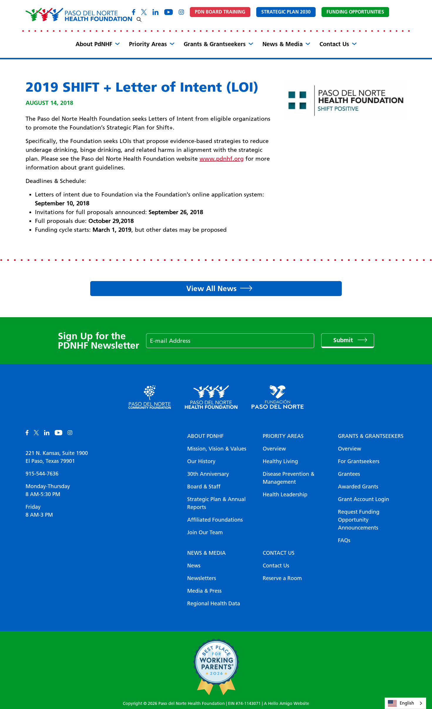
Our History (201, 461)
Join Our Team (205, 532)
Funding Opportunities (355, 12)
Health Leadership (285, 494)
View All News (211, 288)
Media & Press (204, 591)
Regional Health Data (213, 603)
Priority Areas (148, 44)
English (407, 703)
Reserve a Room (282, 578)
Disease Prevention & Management (288, 478)
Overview (274, 449)
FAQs (344, 540)
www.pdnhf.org (222, 158)
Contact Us (334, 44)
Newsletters (201, 578)
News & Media (282, 44)
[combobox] (405, 703)
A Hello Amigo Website (286, 703)
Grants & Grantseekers (215, 44)
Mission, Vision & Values (216, 449)
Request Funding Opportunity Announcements (358, 520)
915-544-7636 (42, 474)
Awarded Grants (358, 486)
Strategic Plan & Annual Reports (216, 503)
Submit (344, 340)
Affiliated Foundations (215, 520)
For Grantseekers (358, 461)
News (193, 565)
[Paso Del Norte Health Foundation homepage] (79, 14)
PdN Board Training (220, 12)
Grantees (349, 474)
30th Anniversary (208, 474)
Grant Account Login (363, 499)
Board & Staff (203, 486)
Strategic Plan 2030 (286, 12)
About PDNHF (205, 436)
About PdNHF (94, 44)
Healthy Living (280, 461)
